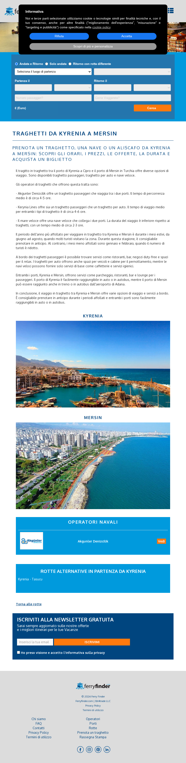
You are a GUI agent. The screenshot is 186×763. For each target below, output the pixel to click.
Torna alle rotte (29, 604)
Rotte (93, 728)
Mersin (93, 417)
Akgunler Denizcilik (93, 541)
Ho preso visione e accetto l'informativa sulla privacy (63, 653)
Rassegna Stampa (93, 737)
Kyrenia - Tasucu (30, 579)
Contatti (38, 728)
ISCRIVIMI (92, 642)
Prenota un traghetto (93, 732)
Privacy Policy (93, 705)
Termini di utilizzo (93, 710)
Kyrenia (93, 315)
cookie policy (101, 27)
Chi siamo (39, 719)
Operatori (93, 719)
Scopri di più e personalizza (93, 46)
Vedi (161, 541)
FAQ (39, 723)
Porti (93, 723)
